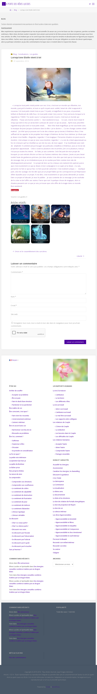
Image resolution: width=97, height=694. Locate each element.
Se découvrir (13, 519)
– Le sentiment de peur (19, 502)
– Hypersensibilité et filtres (64, 522)
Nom (13, 297)
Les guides (34, 54)
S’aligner (56, 553)
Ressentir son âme (59, 546)
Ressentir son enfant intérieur (63, 542)
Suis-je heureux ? (15, 549)
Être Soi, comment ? (16, 436)
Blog (15, 10)
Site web (14, 314)
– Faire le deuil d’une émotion (21, 401)
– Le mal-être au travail (62, 416)
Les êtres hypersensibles (62, 515)
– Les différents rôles (62, 401)
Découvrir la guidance (61, 475)
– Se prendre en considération (22, 451)
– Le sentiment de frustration (21, 498)
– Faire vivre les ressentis (20, 416)
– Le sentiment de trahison (20, 505)
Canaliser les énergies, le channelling (66, 471)
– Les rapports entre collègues (65, 419)
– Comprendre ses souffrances (22, 485)
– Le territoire (59, 398)
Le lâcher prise (14, 467)
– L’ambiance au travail (62, 412)
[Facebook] (90, 4)
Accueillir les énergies (61, 465)
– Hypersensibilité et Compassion (66, 529)
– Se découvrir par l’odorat (20, 539)
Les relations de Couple (61, 422)
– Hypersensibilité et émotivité (65, 519)
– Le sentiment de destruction (21, 495)
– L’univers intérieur (18, 422)
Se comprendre (14, 477)
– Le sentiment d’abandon (20, 509)
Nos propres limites (16, 471)
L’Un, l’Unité (57, 478)
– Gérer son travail (61, 409)
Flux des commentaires (17, 657)
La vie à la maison (59, 391)
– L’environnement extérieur (21, 419)
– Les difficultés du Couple (64, 436)
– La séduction (59, 430)
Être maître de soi (15, 408)
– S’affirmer (15, 441)
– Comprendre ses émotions (21, 482)
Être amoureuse (23, 563)
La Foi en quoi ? (14, 454)
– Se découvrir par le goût (20, 543)
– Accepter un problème (19, 395)
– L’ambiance (59, 395)
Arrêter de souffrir (15, 391)
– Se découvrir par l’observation (22, 536)
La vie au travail (58, 405)
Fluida (48, 687)
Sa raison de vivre (15, 474)
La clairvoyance (58, 481)
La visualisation (58, 488)
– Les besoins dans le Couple (65, 433)
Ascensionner (58, 468)
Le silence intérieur (59, 512)
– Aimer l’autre (59, 447)
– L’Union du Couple (61, 426)
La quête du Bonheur (16, 464)
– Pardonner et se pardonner (21, 405)
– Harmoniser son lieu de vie (21, 430)
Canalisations (23, 54)
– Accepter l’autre (60, 444)
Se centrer (56, 549)
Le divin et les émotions (61, 498)
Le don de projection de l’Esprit (64, 505)
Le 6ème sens (58, 491)
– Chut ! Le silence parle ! (19, 526)
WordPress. (56, 687)
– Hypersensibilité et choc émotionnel (68, 532)
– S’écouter (15, 447)
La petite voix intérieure (17, 457)
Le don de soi (58, 508)
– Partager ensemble (62, 454)
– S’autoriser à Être (17, 444)
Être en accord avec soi (17, 426)
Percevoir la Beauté (60, 539)
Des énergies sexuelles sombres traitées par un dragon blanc (26, 569)
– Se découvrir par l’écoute (20, 533)
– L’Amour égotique (18, 512)
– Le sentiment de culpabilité (21, 492)
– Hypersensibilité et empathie (65, 526)
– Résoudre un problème (20, 433)
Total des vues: (62, 612)
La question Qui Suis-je (17, 461)
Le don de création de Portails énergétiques (69, 501)
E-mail (14, 305)
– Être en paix (15, 398)
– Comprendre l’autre (62, 451)
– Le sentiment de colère (19, 488)
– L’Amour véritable (18, 515)
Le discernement (59, 495)
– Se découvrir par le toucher (21, 546)
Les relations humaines (61, 440)
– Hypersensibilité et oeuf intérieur (66, 536)
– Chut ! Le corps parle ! (19, 523)
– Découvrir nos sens (18, 529)
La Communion (58, 485)
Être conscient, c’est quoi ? (18, 411)
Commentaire (17, 272)
